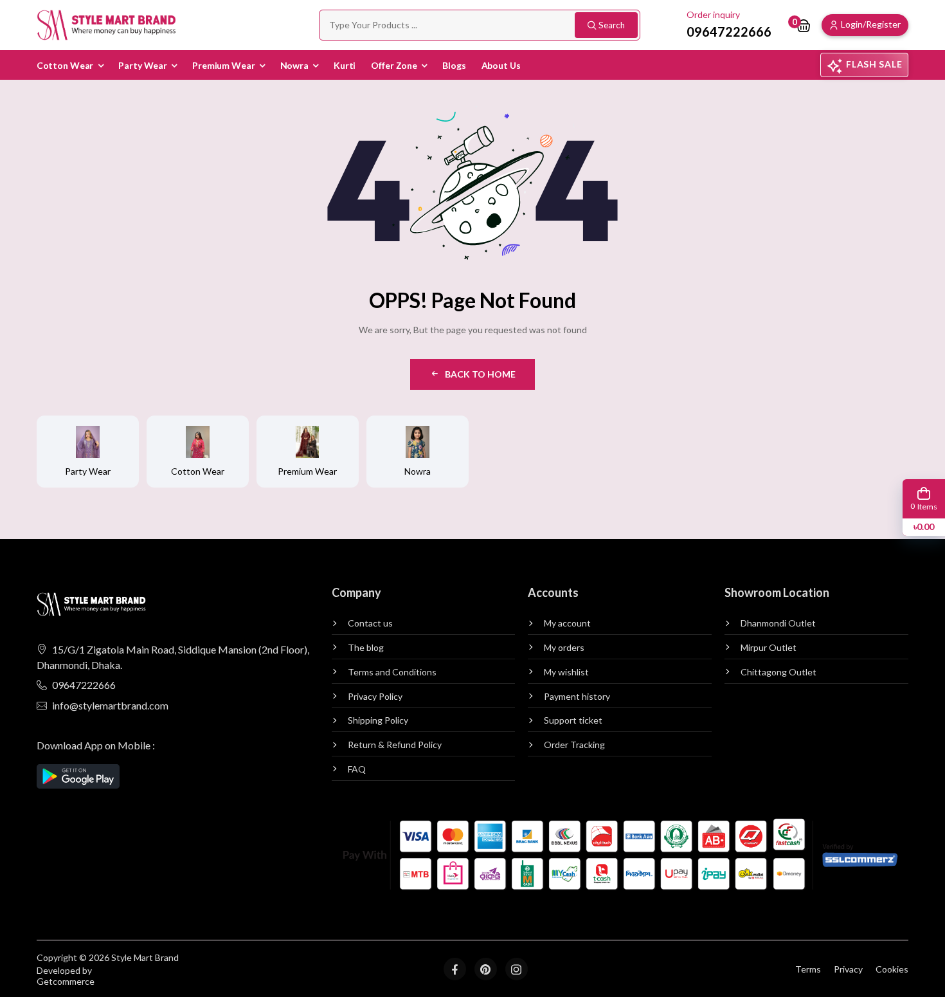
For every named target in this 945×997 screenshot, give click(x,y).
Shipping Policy (378, 720)
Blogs (453, 65)
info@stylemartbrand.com (110, 705)
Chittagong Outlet (778, 672)
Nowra (294, 65)
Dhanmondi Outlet (778, 623)
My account (567, 623)
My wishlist (566, 672)
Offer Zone (394, 65)
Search (611, 25)
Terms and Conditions (392, 672)
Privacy (848, 969)
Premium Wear (223, 65)
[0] (803, 25)
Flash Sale (874, 64)
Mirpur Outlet (769, 648)
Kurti (345, 65)
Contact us (370, 623)
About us (501, 65)
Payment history (577, 696)
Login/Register (871, 24)
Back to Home (480, 374)
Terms (808, 969)
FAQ (357, 769)
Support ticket (573, 720)
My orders (564, 648)
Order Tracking (574, 745)
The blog (366, 648)
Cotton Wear (65, 65)
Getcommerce (65, 981)
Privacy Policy (375, 696)
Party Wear (142, 65)
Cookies (892, 969)
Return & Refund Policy (395, 745)
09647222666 (84, 685)
